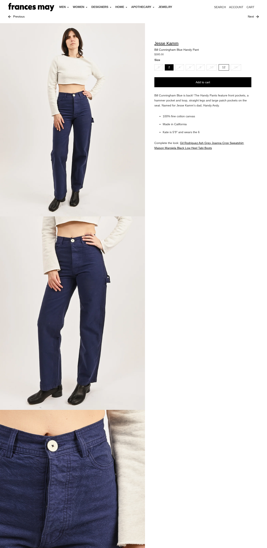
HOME (119, 7)
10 (211, 67)
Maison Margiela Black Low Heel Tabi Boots (183, 147)
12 (223, 67)
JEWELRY (165, 7)
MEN (62, 7)
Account (236, 7)
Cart (253, 8)
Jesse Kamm (166, 43)
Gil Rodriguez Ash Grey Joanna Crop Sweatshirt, (212, 142)
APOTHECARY (141, 7)
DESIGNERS (99, 7)
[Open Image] (72, 120)
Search (220, 7)
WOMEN (78, 7)
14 (236, 67)
